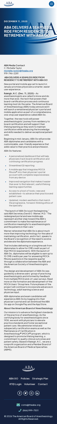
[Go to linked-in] (37, 393)
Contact (43, 384)
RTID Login (15, 384)
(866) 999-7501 (30, 410)
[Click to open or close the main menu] (51, 4)
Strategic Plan (40, 378)
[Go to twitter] (25, 393)
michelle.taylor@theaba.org (18, 70)
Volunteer (29, 384)
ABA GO (13, 378)
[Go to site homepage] (28, 369)
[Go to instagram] (31, 393)
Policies (25, 378)
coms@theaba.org (30, 405)
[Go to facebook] (19, 393)
